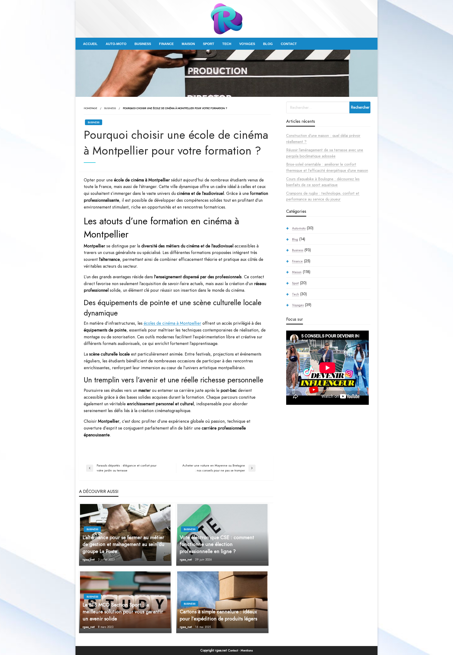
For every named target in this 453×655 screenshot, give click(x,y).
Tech (226, 44)
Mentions (247, 650)
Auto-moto (116, 44)
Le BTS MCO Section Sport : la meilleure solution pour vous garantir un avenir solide (123, 612)
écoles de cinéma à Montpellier (172, 323)
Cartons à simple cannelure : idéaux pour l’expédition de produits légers (218, 615)
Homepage (90, 108)
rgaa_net (89, 559)
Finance (166, 44)
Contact (289, 44)
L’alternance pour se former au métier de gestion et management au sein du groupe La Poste (123, 544)
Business (142, 44)
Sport (208, 44)
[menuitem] (90, 44)
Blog (268, 44)
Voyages (247, 44)
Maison (188, 44)
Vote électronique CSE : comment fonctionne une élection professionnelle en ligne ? (217, 544)
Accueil (90, 44)
